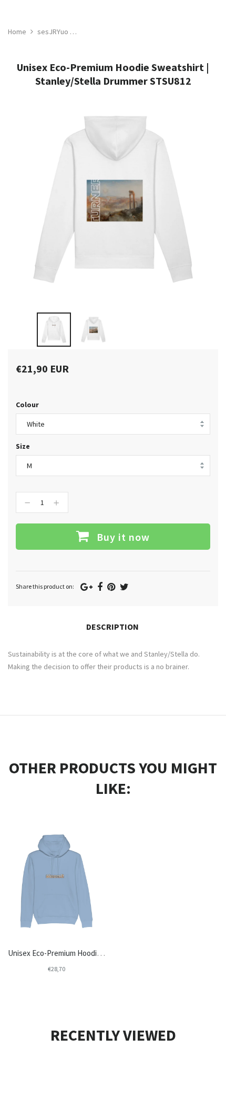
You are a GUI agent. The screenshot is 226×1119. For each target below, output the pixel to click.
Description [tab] (112, 626)
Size (23, 446)
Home (17, 31)
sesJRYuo (52, 31)
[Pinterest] (111, 587)
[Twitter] (124, 587)
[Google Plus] (86, 587)
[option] (54, 329)
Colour (27, 404)
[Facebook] (99, 587)
